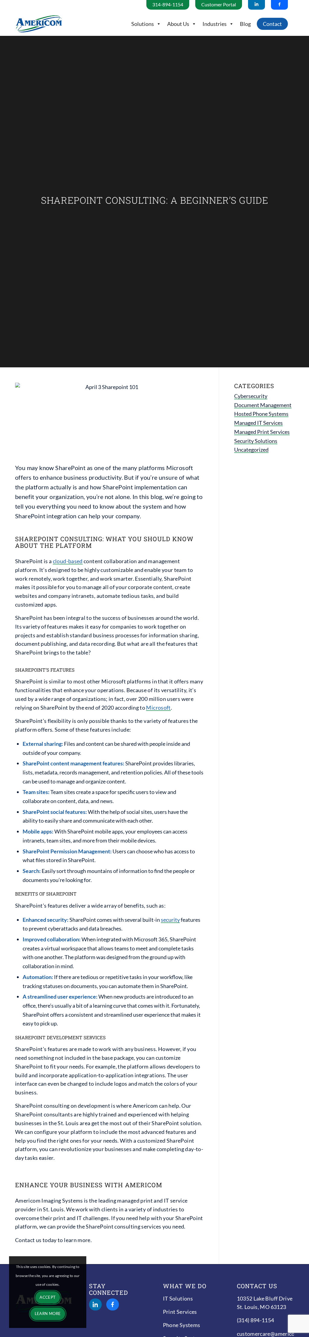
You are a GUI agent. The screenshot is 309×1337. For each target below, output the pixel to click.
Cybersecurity (250, 396)
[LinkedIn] (95, 1304)
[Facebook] (112, 1304)
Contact (272, 23)
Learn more (48, 1313)
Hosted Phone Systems (261, 413)
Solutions (142, 23)
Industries (214, 23)
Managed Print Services (262, 431)
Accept (48, 1297)
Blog (245, 23)
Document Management (262, 405)
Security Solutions (255, 441)
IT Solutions (178, 1298)
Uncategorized (251, 449)
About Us (178, 23)
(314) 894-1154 (255, 1320)
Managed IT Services (258, 422)
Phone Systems (181, 1325)
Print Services (180, 1311)
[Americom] (38, 24)
